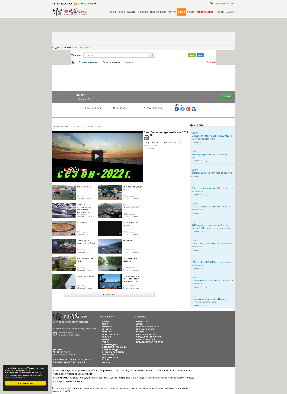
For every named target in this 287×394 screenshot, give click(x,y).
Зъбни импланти (74, 381)
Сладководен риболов (148, 337)
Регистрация (218, 3)
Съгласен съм (25, 383)
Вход (231, 3)
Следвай (226, 96)
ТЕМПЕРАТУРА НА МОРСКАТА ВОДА (110, 356)
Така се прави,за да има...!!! (205, 188)
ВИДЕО (181, 12)
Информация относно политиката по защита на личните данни (72, 360)
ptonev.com (118, 370)
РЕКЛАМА (57, 349)
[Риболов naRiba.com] (70, 11)
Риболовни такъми (146, 334)
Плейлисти (77, 126)
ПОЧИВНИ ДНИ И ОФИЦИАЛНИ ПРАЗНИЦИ (114, 345)
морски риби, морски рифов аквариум (72, 373)
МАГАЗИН (230, 12)
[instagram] (194, 110)
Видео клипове (61, 126)
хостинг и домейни (157, 377)
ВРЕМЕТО (106, 329)
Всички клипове (88, 62)
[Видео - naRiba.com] (72, 62)
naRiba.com (77, 47)
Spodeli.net (175, 370)
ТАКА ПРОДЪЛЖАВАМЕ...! (204, 243)
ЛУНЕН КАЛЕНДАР (110, 349)
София (88, 3)
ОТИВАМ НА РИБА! (205, 12)
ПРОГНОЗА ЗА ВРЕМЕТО (113, 352)
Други (139, 324)
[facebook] (176, 110)
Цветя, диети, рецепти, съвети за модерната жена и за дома (115, 377)
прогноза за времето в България (151, 370)
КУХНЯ (122, 12)
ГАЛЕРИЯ (172, 12)
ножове (172, 377)
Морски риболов (145, 329)
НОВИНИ (113, 12)
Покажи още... (110, 294)
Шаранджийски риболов (149, 342)
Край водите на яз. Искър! (204, 280)
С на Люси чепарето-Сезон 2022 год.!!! (166, 133)
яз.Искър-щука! (199, 154)
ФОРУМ (190, 12)
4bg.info (129, 370)
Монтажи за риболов (147, 326)
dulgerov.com (76, 377)
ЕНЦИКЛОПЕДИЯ (158, 12)
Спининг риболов (145, 339)
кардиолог (186, 370)
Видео (87, 47)
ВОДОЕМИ (131, 12)
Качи (192, 55)
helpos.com (106, 370)
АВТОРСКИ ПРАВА (61, 352)
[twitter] (182, 110)
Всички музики (111, 62)
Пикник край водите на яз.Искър (208, 299)
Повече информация (15, 376)
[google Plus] (188, 110)
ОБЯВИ (220, 12)
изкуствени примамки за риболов (82, 370)
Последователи (94, 126)
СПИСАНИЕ (143, 12)
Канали (129, 62)
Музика (140, 331)
